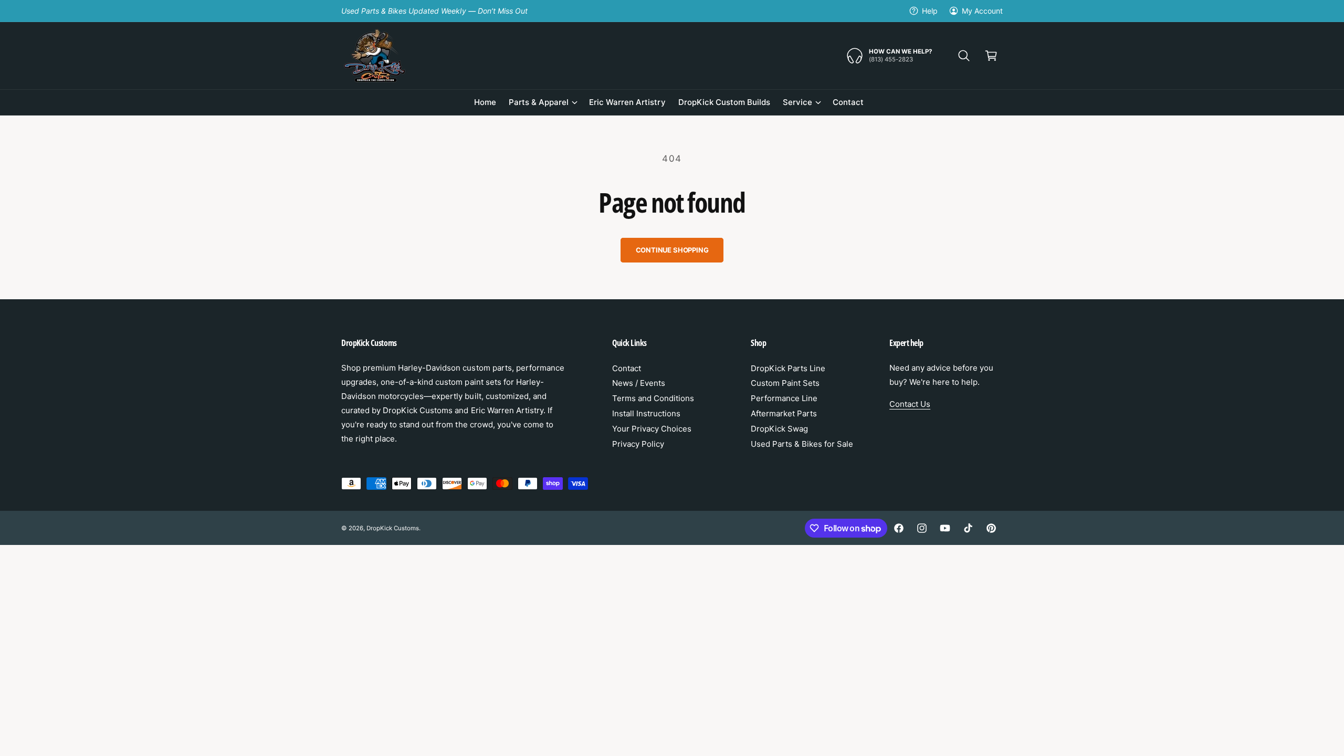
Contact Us (909, 404)
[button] (964, 55)
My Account (982, 10)
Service (797, 102)
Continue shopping (672, 250)
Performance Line (784, 398)
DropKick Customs (392, 528)
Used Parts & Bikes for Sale (802, 444)
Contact (626, 368)
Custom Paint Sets (785, 383)
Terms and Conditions (653, 398)
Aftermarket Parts (784, 413)
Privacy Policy (638, 444)
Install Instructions (646, 413)
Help (930, 10)
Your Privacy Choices (651, 429)
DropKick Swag (779, 429)
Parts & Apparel (539, 102)
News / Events (638, 383)
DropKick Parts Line (788, 368)
